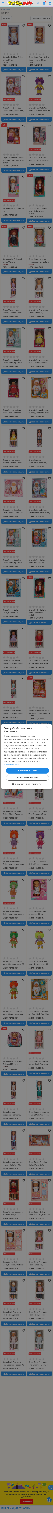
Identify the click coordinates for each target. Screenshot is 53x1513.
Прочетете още (11, 764)
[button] (26, 784)
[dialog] (26, 756)
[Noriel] (20, 3)
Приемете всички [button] (27, 770)
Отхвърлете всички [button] (27, 777)
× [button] (47, 727)
